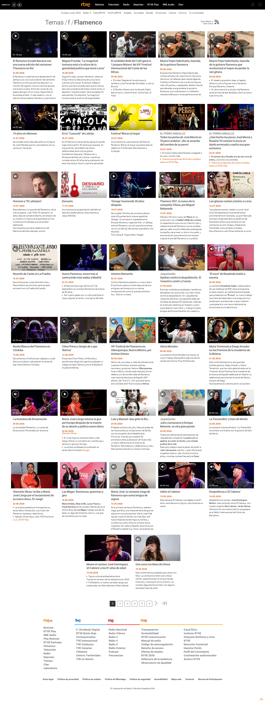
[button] (99, 603)
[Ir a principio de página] (261, 699)
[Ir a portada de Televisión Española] (91, 621)
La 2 (15, 519)
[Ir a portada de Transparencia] (181, 621)
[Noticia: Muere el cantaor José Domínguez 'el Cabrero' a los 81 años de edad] (108, 561)
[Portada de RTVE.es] (85, 5)
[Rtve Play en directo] (14, 5)
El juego (86, 450)
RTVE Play (24, 519)
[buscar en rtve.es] (260, 4)
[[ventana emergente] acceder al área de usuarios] (252, 4)
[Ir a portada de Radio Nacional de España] (123, 621)
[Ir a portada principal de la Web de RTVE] (58, 620)
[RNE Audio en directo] (19, 5)
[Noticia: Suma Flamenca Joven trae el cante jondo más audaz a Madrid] (83, 272)
